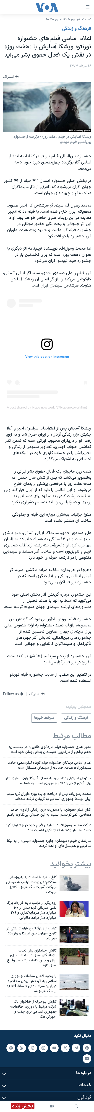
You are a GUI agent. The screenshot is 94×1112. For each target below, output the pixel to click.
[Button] (11, 76)
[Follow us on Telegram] (76, 1047)
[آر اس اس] (21, 1047)
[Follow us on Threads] (32, 1047)
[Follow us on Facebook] (87, 1047)
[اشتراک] (87, 1058)
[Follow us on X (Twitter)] (65, 1047)
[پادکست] (10, 1047)
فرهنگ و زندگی (76, 28)
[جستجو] (76, 1106)
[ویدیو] (52, 1106)
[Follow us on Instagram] (43, 1047)
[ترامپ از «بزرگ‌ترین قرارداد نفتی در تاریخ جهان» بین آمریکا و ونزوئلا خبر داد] (74, 934)
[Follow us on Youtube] (54, 1047)
